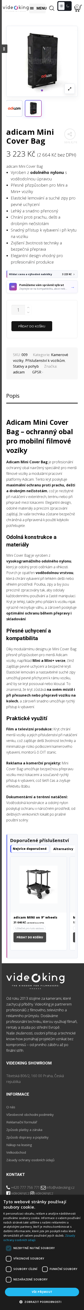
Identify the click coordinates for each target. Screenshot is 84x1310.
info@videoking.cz (60, 1187)
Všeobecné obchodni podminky (30, 1114)
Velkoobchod (16, 1152)
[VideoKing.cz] (16, 8)
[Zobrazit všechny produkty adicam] (14, 108)
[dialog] (42, 1252)
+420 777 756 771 (25, 1187)
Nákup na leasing (19, 1145)
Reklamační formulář (21, 1122)
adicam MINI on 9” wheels (35, 917)
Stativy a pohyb (26, 366)
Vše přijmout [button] (42, 1292)
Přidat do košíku (31, 326)
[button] (33, 108)
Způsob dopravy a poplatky (27, 1137)
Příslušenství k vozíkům (45, 360)
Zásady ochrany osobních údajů (30, 1160)
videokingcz (20, 1193)
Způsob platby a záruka (24, 1129)
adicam (19, 372)
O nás (10, 1107)
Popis (12, 395)
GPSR (36, 372)
